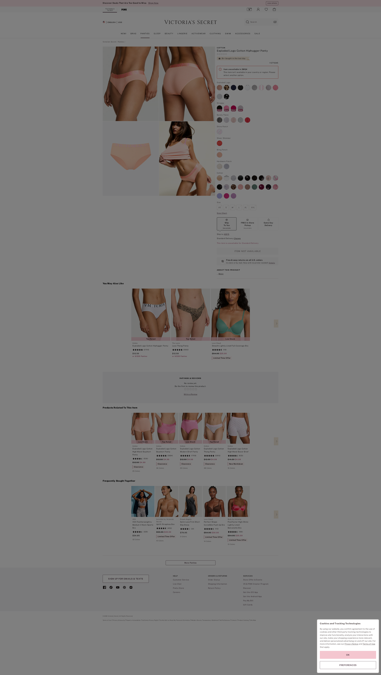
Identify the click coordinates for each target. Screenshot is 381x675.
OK (348, 655)
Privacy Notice (351, 644)
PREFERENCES (348, 665)
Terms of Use (369, 644)
